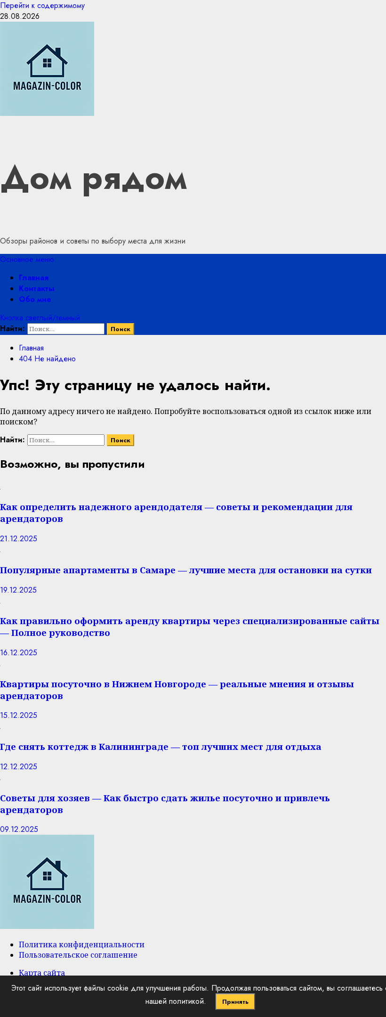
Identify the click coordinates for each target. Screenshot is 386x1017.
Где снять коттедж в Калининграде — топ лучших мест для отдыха (161, 746)
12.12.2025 (18, 766)
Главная (33, 277)
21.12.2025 (18, 538)
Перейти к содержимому (42, 5)
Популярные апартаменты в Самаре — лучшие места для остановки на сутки (186, 570)
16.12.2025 (18, 652)
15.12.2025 (18, 715)
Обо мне (35, 299)
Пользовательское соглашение (78, 955)
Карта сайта (42, 973)
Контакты (36, 288)
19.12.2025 (18, 590)
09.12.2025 (19, 829)
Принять (235, 1001)
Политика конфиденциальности (82, 944)
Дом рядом (93, 177)
